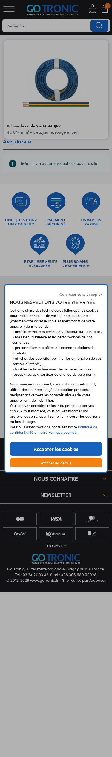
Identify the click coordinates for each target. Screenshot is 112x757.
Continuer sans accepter (80, 294)
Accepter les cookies (56, 448)
